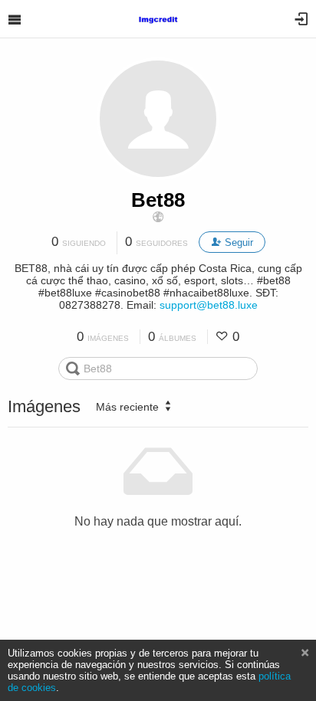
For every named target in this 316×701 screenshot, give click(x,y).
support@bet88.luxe (209, 305)
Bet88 (158, 199)
